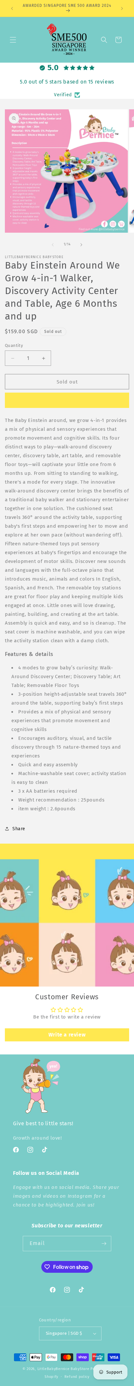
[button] (13, 40)
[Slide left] (53, 245)
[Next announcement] (122, 8)
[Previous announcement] (12, 8)
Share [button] (18, 829)
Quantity (14, 345)
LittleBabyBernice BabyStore (63, 1369)
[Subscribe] (104, 1243)
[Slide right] (81, 245)
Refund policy (76, 1377)
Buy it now (67, 400)
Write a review (67, 1035)
